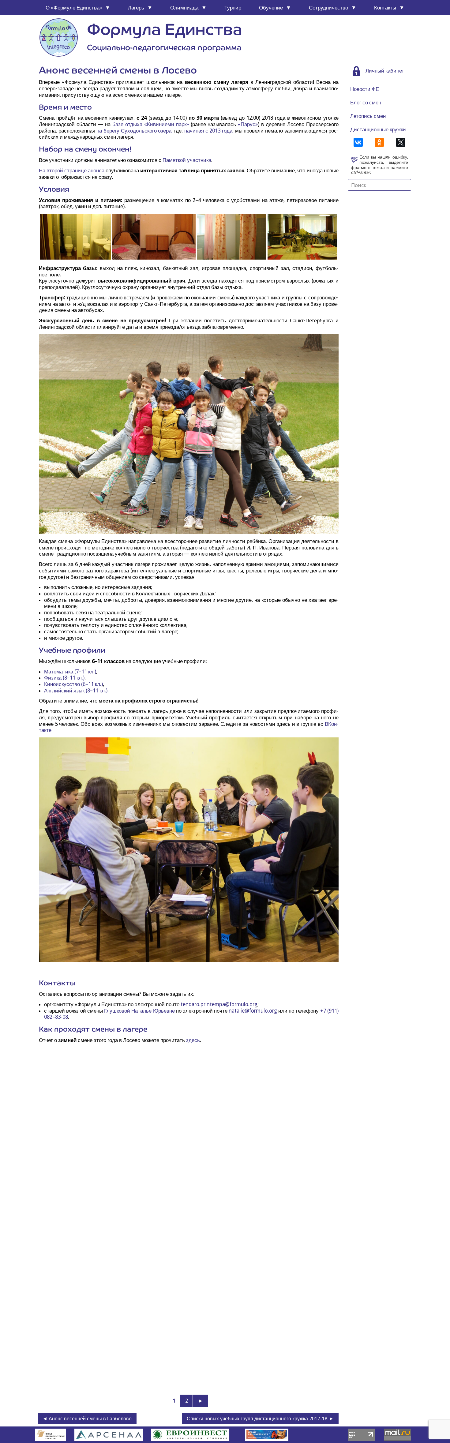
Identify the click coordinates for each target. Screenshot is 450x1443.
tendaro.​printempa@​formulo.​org (219, 1004)
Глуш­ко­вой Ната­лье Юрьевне (139, 1011)
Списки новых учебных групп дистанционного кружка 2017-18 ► (260, 1419)
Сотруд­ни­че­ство (328, 8)
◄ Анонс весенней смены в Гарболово (87, 1419)
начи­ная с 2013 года (208, 131)
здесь (193, 1040)
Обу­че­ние (271, 8)
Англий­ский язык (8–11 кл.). (76, 691)
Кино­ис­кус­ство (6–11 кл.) (73, 684)
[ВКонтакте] (358, 142)
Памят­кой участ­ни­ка (187, 160)
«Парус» (248, 124)
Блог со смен (365, 102)
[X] (400, 142)
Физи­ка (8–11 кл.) (64, 678)
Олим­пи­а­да (184, 8)
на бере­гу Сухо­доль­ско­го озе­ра (133, 131)
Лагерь (136, 8)
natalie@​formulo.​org (253, 1011)
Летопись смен (368, 116)
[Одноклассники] (379, 142)
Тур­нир (232, 8)
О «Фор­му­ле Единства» (74, 8)
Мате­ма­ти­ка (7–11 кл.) (70, 672)
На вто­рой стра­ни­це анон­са (71, 170)
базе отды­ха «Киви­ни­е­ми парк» (151, 124)
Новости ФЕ (364, 89)
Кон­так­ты (385, 8)
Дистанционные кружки (378, 129)
